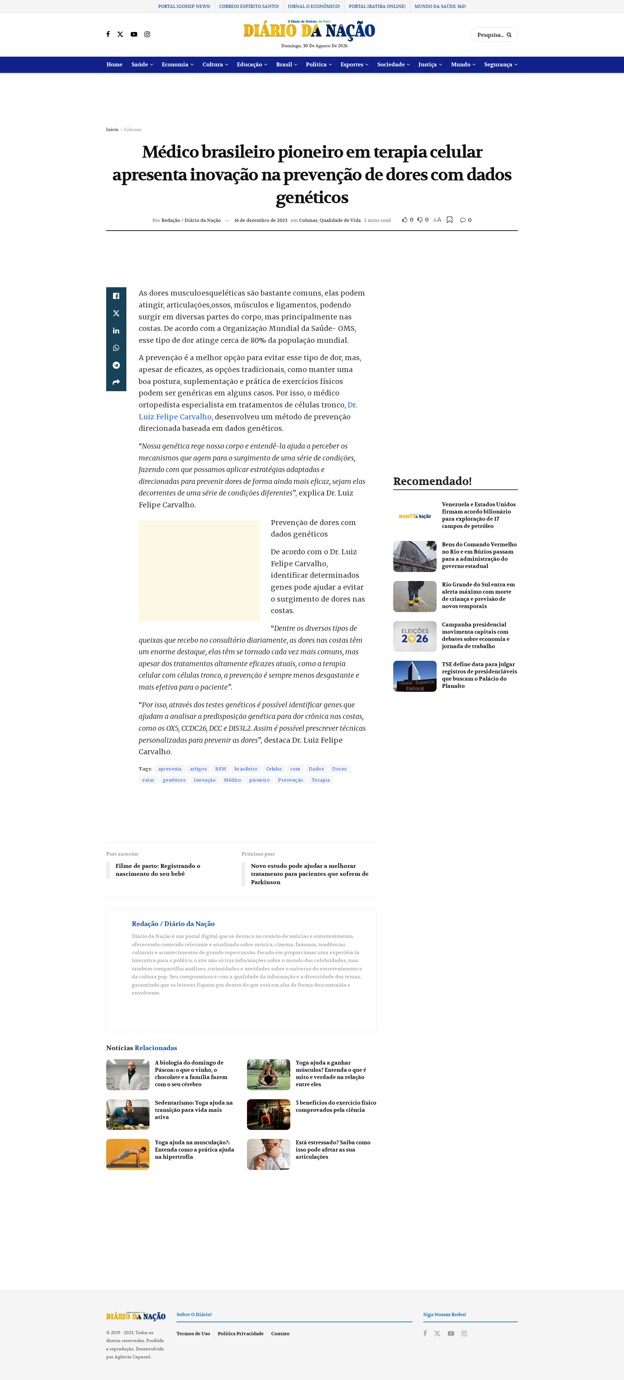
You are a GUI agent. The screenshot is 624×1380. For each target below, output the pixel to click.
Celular (274, 769)
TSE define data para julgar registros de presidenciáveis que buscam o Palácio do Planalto (479, 675)
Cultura (213, 64)
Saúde (139, 64)
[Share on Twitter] (116, 313)
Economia (175, 64)
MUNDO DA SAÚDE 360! (440, 6)
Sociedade (391, 64)
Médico (232, 780)
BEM (220, 769)
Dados (316, 769)
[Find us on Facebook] (108, 34)
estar (148, 780)
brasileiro (246, 769)
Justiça (428, 64)
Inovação (205, 780)
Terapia (321, 780)
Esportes (352, 64)
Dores (339, 769)
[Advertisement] (312, 100)
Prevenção (290, 780)
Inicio (112, 129)
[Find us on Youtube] (134, 34)
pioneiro (260, 780)
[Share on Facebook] (116, 296)
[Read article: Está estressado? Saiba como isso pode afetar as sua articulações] (268, 1154)
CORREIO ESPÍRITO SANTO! (249, 6)
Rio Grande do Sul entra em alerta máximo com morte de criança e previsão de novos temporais (478, 595)
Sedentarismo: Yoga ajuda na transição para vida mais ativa (194, 1110)
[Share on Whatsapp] (116, 348)
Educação (249, 64)
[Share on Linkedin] (116, 330)
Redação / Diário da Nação (191, 220)
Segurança (498, 64)
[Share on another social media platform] (116, 382)
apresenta (170, 769)
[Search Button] (510, 34)
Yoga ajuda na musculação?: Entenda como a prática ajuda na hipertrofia (194, 1150)
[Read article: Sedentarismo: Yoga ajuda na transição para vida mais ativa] (128, 1114)
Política (316, 64)
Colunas (133, 129)
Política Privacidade (241, 1334)
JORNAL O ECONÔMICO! (314, 6)
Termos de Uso (193, 1334)
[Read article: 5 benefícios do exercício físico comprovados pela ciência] (268, 1114)
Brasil (284, 64)
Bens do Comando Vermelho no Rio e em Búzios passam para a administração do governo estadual (479, 555)
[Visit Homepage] (309, 30)
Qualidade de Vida (340, 220)
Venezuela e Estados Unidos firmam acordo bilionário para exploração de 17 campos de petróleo (479, 515)
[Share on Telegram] (116, 365)
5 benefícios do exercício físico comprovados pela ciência (336, 1106)
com (295, 769)
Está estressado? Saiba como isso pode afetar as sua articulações (333, 1150)
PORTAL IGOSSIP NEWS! (184, 6)
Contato (280, 1334)
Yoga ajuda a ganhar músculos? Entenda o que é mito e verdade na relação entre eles (331, 1073)
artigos (198, 769)
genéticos (174, 780)
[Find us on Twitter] (120, 34)
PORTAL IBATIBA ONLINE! (377, 6)
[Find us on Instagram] (147, 34)
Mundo (461, 64)
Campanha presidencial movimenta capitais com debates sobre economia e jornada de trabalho (476, 635)
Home (114, 64)
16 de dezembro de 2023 (260, 220)
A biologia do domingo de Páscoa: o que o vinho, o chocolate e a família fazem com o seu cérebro (191, 1073)
